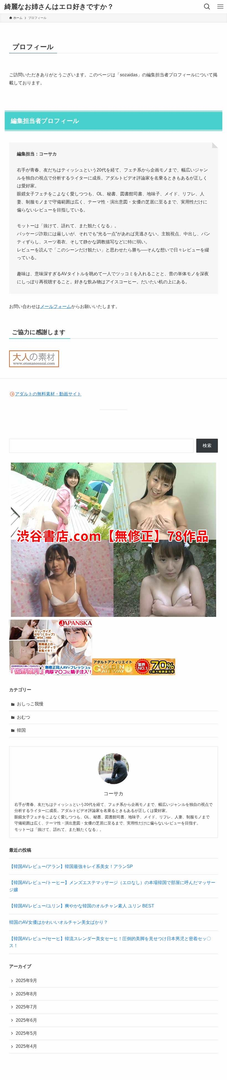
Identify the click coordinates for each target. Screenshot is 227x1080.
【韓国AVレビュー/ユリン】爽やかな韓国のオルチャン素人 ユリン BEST (81, 906)
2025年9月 (26, 980)
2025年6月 (26, 1020)
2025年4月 (26, 1046)
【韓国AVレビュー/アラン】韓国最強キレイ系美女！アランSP (71, 866)
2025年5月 (26, 1033)
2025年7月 (26, 1007)
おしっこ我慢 (30, 704)
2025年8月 (26, 993)
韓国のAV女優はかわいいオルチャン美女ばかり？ (58, 922)
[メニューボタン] (220, 6)
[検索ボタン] (207, 6)
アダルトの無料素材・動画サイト (48, 394)
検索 (207, 445)
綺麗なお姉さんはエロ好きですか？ (59, 6)
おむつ (23, 717)
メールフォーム (55, 306)
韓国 (21, 730)
